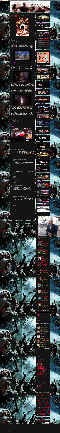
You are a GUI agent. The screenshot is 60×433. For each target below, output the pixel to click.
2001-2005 (39, 396)
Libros (47, 404)
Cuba (43, 400)
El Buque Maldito (39, 314)
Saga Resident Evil (39, 410)
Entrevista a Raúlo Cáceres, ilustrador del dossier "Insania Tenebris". (44, 291)
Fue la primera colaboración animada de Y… (43, 42)
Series (40, 411)
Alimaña (16, 159)
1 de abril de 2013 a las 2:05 (22, 159)
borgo (38, 283)
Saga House (38, 409)
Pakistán (39, 406)
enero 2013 (39, 387)
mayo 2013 (39, 364)
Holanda (46, 403)
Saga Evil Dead (46, 408)
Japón (45, 404)
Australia (45, 398)
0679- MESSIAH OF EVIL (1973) (42, 369)
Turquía (43, 413)
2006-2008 (44, 396)
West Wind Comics (39, 321)
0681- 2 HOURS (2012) (41, 367)
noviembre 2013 (40, 358)
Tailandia (43, 412)
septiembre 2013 (40, 360)
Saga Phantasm (46, 409)
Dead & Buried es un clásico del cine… (43, 46)
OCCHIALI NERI (43, 270)
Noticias (42, 405)
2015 (38, 354)
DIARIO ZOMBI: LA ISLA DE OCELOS (42, 296)
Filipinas (44, 402)
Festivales (40, 402)
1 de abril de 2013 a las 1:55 (20, 149)
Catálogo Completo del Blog (43, 330)
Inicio (23, 221)
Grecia (37, 403)
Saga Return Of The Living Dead (45, 410)
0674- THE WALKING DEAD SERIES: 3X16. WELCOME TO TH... (42, 374)
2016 (38, 353)
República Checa (45, 407)
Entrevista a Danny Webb (40, 236)
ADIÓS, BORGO (43, 284)
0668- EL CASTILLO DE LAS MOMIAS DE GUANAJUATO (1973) (42, 384)
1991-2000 (47, 395)
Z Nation (43, 414)
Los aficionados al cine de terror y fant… (43, 40)
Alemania (38, 397)
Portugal (45, 406)
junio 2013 (39, 363)
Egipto (48, 401)
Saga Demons (41, 408)
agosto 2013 (39, 361)
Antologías (38, 398)
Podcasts (43, 406)
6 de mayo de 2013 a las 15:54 (21, 185)
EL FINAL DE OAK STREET (44, 250)
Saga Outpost (42, 409)
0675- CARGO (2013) (40, 373)
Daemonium (47, 400)
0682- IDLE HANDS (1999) (41, 366)
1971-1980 (38, 395)
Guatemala (40, 403)
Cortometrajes (39, 400)
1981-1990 (42, 395)
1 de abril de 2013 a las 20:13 (22, 176)
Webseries (40, 414)
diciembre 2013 (40, 357)
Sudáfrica (38, 412)
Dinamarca (38, 401)
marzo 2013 (39, 385)
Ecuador (45, 401)
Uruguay (46, 413)
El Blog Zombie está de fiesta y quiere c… (43, 44)
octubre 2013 (39, 359)
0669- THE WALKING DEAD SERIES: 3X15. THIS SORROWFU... (42, 382)
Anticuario (46, 397)
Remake (41, 407)
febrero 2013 (39, 386)
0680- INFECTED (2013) (41, 368)
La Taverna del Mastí (40, 289)
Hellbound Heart (39, 315)
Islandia (37, 404)
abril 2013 (39, 365)
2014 (38, 355)
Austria (48, 398)
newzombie (14, 149)
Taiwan (46, 412)
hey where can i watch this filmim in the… (43, 38)
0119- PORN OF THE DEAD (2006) (44, 339)
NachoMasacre (15, 185)
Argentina (42, 398)
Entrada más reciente (14, 221)
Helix (43, 403)
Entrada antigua (31, 221)
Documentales (41, 401)
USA (48, 413)
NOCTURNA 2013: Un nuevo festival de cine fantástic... (42, 376)
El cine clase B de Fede (40, 241)
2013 (38, 356)
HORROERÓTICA (40, 303)
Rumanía (48, 407)
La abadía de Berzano (40, 215)
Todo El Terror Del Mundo (41, 256)
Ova (37, 406)
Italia (42, 404)
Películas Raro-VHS (39, 319)
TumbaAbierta (38, 320)
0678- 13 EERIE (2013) (41, 370)
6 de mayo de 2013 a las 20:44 (22, 196)
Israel (39, 404)
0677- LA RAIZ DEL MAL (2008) (42, 371)
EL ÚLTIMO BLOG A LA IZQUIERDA (42, 249)
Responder (14, 156)
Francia (47, 402)
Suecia (40, 412)
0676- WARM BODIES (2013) (41, 372)
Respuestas (15, 175)
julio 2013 (39, 362)
